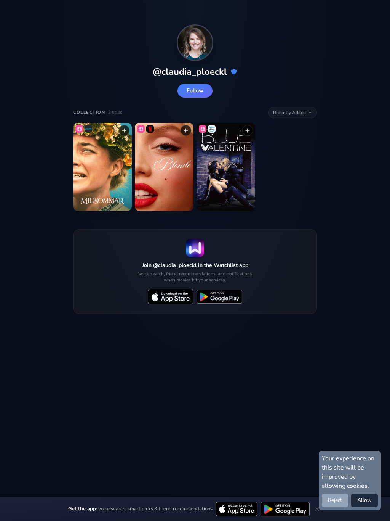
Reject (335, 500)
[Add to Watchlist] (124, 130)
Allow (364, 500)
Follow (195, 90)
